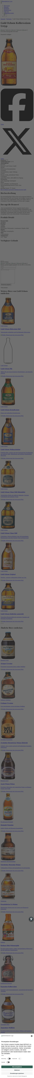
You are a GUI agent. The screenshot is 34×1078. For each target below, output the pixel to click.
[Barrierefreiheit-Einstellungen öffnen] (31, 919)
